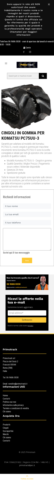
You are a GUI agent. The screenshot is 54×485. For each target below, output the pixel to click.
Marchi (6, 434)
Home (5, 395)
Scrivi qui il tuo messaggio (16, 252)
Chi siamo (7, 411)
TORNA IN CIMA (27, 479)
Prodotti (6, 424)
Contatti (6, 398)
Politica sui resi (9, 402)
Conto (28, 47)
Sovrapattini (8, 431)
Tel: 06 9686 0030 (11, 377)
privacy (30, 325)
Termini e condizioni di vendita (16, 408)
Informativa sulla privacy (13, 405)
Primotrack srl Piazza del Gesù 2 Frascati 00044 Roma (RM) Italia (10, 364)
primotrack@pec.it (27, 465)
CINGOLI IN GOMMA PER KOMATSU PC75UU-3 (22, 135)
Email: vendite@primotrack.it (15, 383)
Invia (27, 261)
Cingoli (5, 428)
